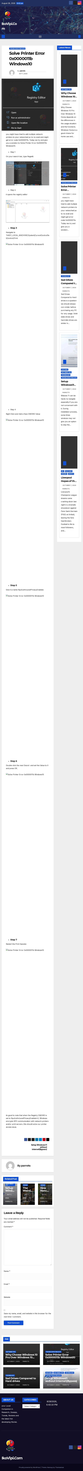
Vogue (25, 1185)
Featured (65, 369)
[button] (76, 36)
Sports (71, 474)
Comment (8, 1227)
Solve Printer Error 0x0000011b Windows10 (60, 1356)
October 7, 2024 (69, 101)
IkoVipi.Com (12, 1458)
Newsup (50, 1467)
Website (7, 1297)
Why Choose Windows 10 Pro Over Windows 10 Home (21, 1357)
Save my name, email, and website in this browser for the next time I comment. (27, 1315)
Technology (66, 276)
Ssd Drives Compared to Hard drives (69, 283)
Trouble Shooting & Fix (17, 48)
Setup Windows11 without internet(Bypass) (39, 1147)
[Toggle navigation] (40, 36)
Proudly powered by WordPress (30, 1467)
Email (7, 1284)
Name (7, 1271)
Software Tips (66, 89)
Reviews (64, 474)
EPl (63, 471)
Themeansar (59, 1467)
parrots (22, 71)
